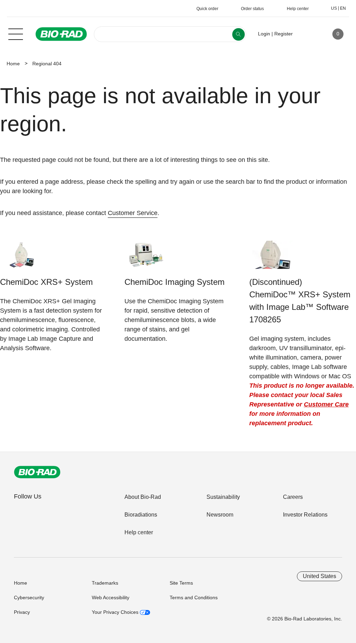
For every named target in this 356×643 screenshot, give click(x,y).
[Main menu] (15, 33)
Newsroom (220, 515)
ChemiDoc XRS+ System (46, 282)
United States (319, 576)
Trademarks (105, 583)
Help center (138, 532)
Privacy (22, 612)
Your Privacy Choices (116, 612)
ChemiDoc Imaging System (174, 282)
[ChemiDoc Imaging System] (146, 258)
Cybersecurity (29, 597)
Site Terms (181, 583)
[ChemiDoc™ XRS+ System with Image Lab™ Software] (271, 258)
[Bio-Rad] (37, 472)
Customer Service (132, 212)
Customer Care (326, 404)
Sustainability (223, 497)
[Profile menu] (308, 34)
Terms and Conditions (194, 597)
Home (13, 63)
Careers (293, 497)
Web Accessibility (110, 597)
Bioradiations (140, 515)
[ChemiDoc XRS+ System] (21, 258)
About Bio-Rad (142, 497)
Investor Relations (305, 515)
